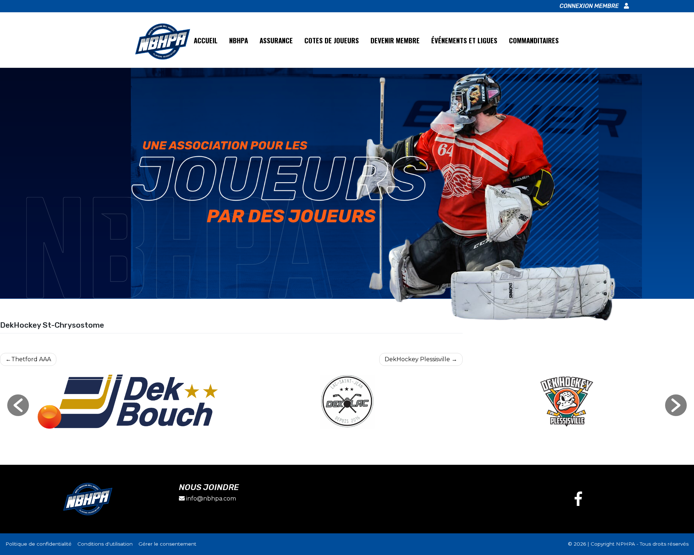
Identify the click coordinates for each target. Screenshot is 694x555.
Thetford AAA (31, 359)
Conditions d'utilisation (105, 544)
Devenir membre (395, 40)
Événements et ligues (464, 40)
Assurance (276, 40)
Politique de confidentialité (39, 544)
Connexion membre (590, 6)
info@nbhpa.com (211, 498)
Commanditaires (534, 40)
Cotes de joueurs (331, 40)
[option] (128, 402)
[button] (18, 405)
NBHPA (238, 40)
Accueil (206, 40)
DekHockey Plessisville (417, 359)
